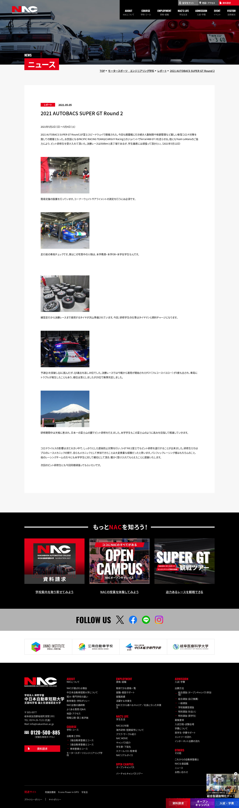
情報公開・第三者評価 (77, 717)
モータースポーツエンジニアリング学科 (84, 754)
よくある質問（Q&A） (76, 709)
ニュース (179, 767)
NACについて (128, 12)
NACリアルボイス (124, 755)
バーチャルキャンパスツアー (129, 773)
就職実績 (120, 696)
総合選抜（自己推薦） (188, 698)
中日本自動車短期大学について (82, 692)
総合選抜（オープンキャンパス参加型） (194, 693)
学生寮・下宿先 (123, 746)
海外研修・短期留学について (130, 729)
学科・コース (146, 12)
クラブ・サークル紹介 (126, 734)
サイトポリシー (55, 799)
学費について (181, 728)
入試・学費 (201, 12)
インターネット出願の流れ (187, 741)
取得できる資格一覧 (126, 688)
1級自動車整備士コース (82, 744)
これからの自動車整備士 (187, 759)
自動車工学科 (73, 736)
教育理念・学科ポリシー (78, 700)
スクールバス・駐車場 (126, 750)
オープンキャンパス (125, 767)
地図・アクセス (74, 713)
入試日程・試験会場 (184, 724)
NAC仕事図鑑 (181, 763)
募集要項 (179, 720)
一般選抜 (182, 703)
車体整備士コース (79, 748)
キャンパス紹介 (123, 742)
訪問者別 (231, 12)
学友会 (84, 792)
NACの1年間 (122, 725)
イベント (217, 12)
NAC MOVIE (122, 738)
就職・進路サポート (125, 692)
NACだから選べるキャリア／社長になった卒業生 (138, 706)
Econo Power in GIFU (68, 792)
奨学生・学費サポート (185, 732)
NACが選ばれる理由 (77, 688)
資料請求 (42, 749)
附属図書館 (50, 792)
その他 (178, 753)
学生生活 (183, 12)
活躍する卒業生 (124, 700)
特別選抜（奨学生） (187, 715)
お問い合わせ (181, 772)
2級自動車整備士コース (82, 740)
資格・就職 (164, 12)
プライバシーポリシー (33, 799)
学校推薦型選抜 (186, 707)
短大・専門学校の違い (77, 696)
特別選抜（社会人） (187, 711)
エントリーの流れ (183, 736)
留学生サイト (188, 2)
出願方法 (179, 688)
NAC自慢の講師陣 (76, 705)
